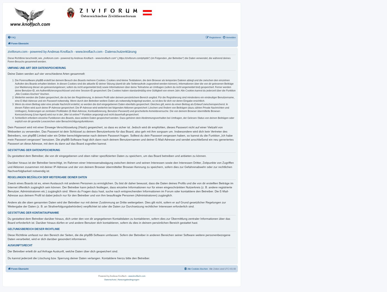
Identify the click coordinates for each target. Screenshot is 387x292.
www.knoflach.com (136, 276)
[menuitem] (12, 37)
